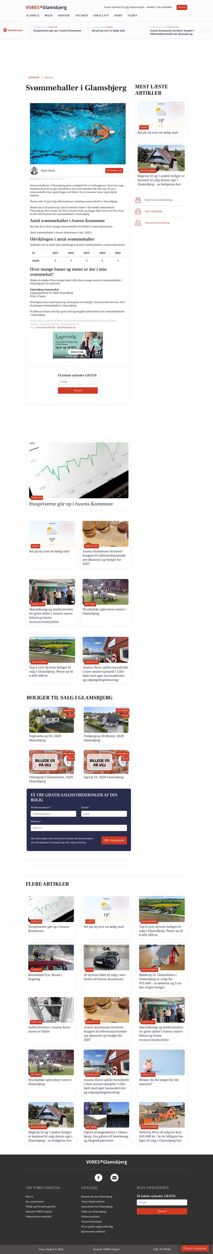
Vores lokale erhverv (93, 1201)
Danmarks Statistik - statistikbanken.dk (55, 327)
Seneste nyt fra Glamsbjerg (96, 1196)
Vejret (132, 15)
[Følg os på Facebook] (99, 1178)
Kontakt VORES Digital (39, 1211)
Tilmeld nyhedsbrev (195, 1248)
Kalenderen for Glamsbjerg (97, 1206)
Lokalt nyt (101, 15)
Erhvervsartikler (90, 1216)
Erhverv (64, 15)
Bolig (49, 15)
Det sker (81, 15)
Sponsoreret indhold (93, 1231)
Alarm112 (32, 15)
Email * (85, 807)
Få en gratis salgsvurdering (97, 1226)
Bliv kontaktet (114, 840)
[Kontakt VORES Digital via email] (114, 1178)
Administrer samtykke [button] (38, 1216)
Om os (29, 1196)
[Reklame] (78, 345)
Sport (118, 15)
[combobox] (32, 828)
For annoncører (35, 1201)
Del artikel (112, 170)
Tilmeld (182, 7)
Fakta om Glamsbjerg (93, 1211)
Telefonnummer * (41, 807)
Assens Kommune (91, 1221)
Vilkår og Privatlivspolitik (41, 1206)
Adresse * (36, 821)
